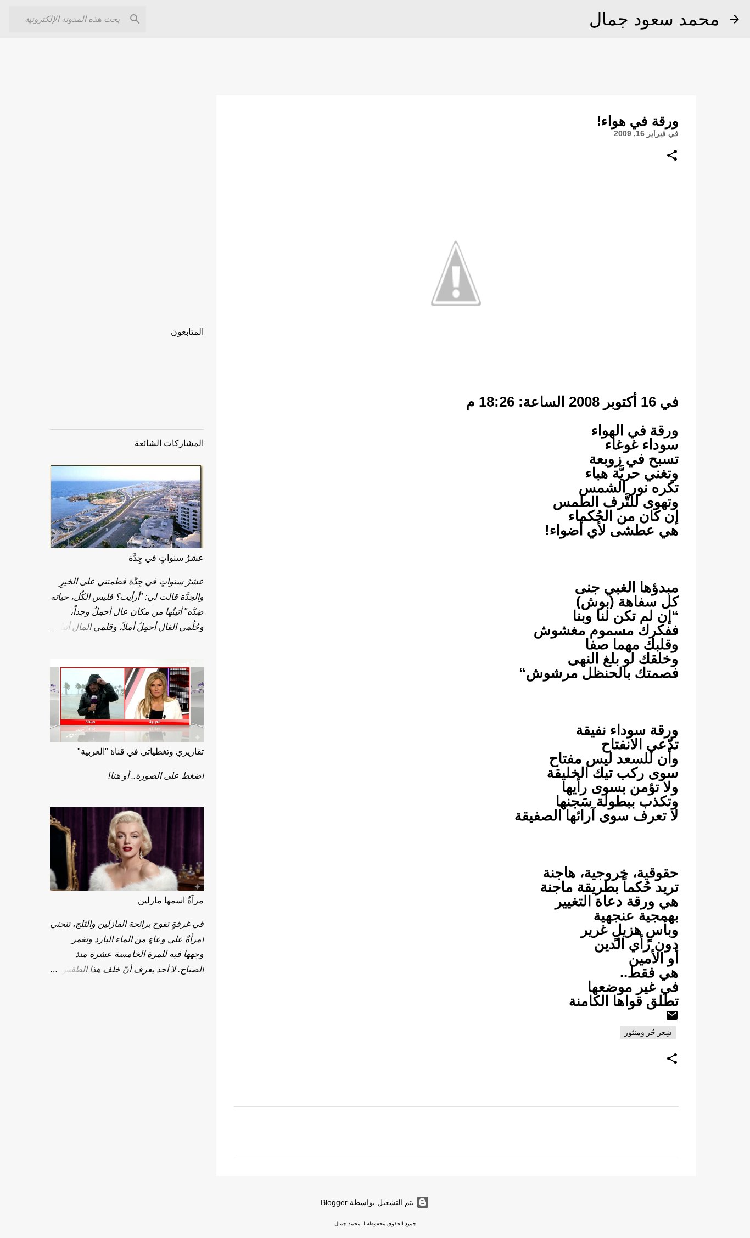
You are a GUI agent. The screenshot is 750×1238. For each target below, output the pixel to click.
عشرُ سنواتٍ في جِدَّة (166, 557)
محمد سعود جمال (654, 19)
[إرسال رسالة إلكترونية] (672, 1019)
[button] (672, 156)
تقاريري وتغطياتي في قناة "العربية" (140, 751)
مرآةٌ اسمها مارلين (171, 900)
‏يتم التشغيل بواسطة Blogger (368, 1202)
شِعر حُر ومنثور (648, 1032)
